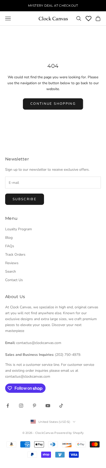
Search (10, 271)
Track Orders (15, 254)
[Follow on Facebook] (7, 405)
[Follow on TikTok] (61, 405)
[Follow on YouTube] (47, 405)
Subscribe (25, 199)
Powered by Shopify (69, 433)
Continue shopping (53, 103)
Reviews (12, 263)
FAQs (9, 246)
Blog (9, 237)
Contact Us (14, 280)
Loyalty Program (18, 229)
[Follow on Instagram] (21, 405)
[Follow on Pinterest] (34, 405)
